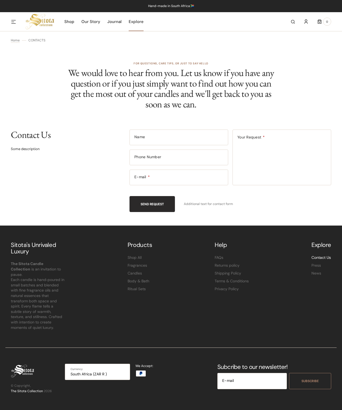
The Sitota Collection (27, 391)
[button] (293, 22)
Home (15, 40)
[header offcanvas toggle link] (15, 21)
